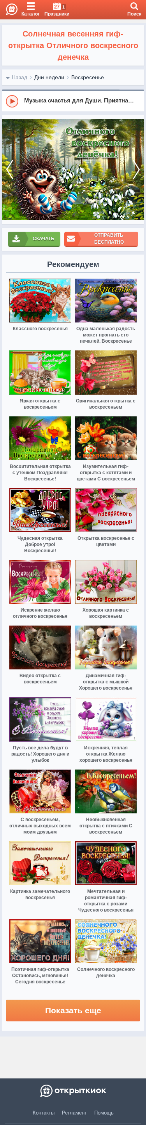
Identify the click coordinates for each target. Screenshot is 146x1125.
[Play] (12, 101)
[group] (73, 100)
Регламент (74, 1113)
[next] (136, 169)
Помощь (104, 1113)
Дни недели (49, 77)
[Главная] (9, 9)
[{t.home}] (73, 1091)
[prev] (10, 169)
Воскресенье (87, 77)
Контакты (44, 1113)
